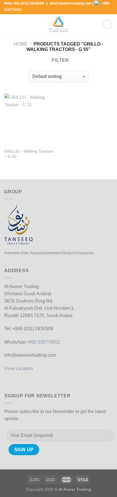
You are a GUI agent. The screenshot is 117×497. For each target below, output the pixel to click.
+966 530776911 (43, 342)
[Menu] (7, 24)
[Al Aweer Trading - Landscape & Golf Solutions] (58, 24)
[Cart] (107, 24)
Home (21, 44)
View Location (18, 368)
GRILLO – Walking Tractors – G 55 (28, 154)
